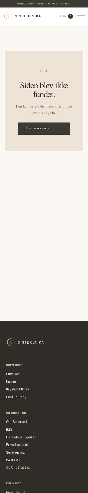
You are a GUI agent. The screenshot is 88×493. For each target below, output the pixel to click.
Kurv (65, 16)
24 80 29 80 (15, 460)
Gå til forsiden (44, 128)
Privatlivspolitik (17, 444)
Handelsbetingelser (21, 437)
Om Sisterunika (18, 421)
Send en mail (16, 452)
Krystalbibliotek (17, 389)
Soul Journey (16, 397)
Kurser (11, 381)
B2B (9, 429)
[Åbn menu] (81, 16)
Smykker (12, 374)
